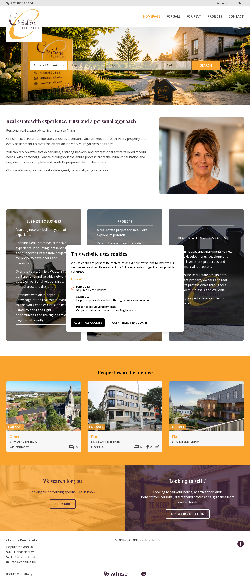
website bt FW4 (143, 574)
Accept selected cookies (129, 322)
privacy (28, 574)
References (223, 3)
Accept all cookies (88, 322)
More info (77, 279)
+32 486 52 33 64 (22, 3)
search (206, 65)
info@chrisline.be (23, 562)
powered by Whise (120, 573)
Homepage (151, 16)
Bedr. (170, 65)
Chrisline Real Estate (21, 540)
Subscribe (63, 504)
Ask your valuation (187, 514)
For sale (173, 16)
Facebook (241, 544)
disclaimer (12, 574)
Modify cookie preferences (137, 540)
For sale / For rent (45, 65)
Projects (215, 16)
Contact (236, 16)
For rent (194, 16)
